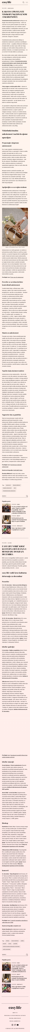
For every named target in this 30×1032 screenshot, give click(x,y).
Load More (15, 1000)
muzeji (10, 943)
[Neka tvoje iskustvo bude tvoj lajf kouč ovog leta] (6, 529)
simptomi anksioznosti (7, 488)
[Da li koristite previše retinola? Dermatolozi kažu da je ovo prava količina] (6, 519)
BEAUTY (18, 515)
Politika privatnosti (15, 1018)
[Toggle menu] (27, 2)
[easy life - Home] (6, 2)
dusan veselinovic (15, 940)
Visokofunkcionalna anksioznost (9, 490)
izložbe (22, 940)
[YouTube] (17, 1025)
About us (14, 1012)
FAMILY (18, 504)
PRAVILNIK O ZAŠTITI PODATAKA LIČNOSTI (15, 1015)
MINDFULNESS (11, 8)
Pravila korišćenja (15, 1021)
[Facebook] (15, 1025)
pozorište (15, 943)
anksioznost (8, 485)
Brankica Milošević (16, 485)
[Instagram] (12, 1025)
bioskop (7, 940)
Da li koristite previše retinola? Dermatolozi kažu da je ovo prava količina (19, 519)
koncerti (4, 943)
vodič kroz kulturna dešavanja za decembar (11, 946)
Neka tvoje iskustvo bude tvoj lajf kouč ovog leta (19, 529)
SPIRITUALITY (20, 525)
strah (15, 488)
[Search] (23, 2)
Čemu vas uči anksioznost (16, 277)
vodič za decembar (6, 949)
